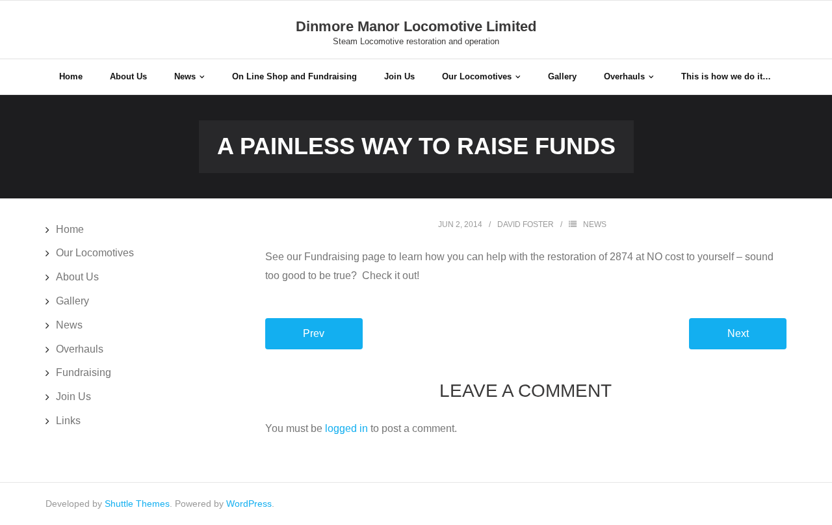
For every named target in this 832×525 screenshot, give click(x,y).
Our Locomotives (95, 252)
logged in (346, 428)
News (594, 224)
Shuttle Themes (137, 503)
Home (70, 229)
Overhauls (79, 349)
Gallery (72, 300)
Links (68, 420)
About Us (77, 276)
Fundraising (83, 372)
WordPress (249, 503)
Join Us (73, 396)
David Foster (525, 224)
